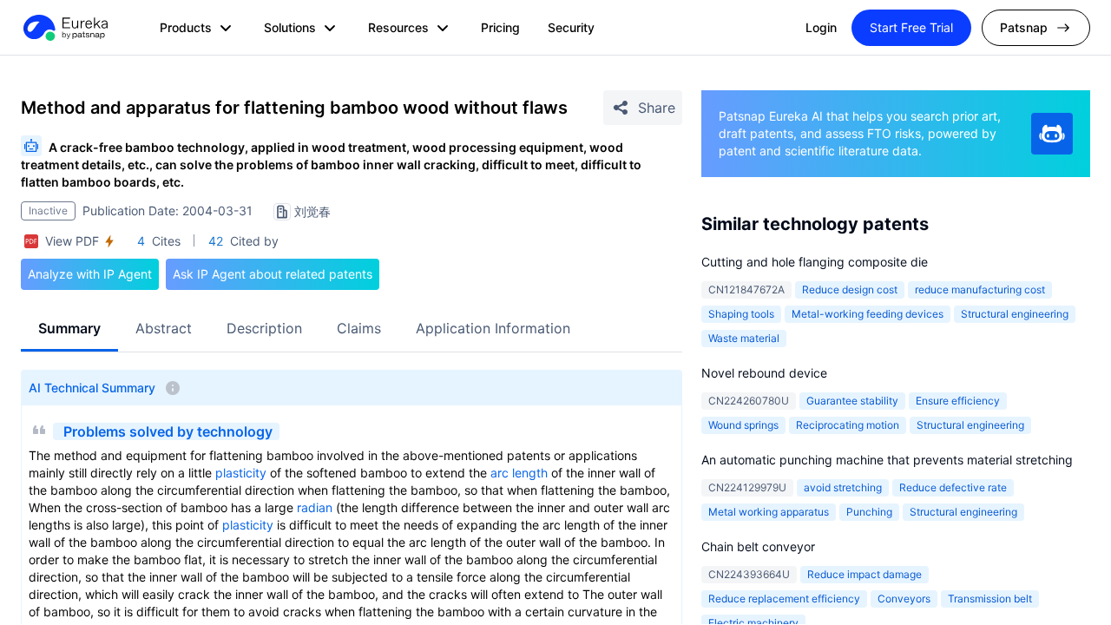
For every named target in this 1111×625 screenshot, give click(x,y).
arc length (519, 472)
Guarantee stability (852, 400)
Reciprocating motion (847, 424)
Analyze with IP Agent (90, 273)
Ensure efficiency (958, 400)
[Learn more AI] (1052, 134)
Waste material (743, 338)
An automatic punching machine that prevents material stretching (887, 459)
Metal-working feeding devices (867, 313)
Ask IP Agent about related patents (272, 273)
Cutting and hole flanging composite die (814, 261)
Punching (869, 511)
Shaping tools (741, 313)
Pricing (500, 27)
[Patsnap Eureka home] (64, 28)
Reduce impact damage (864, 574)
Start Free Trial (911, 27)
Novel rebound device (764, 372)
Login (821, 27)
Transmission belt (990, 598)
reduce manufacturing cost (980, 289)
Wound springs (743, 424)
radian (314, 507)
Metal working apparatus (768, 511)
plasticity (240, 472)
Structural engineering (1014, 313)
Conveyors (904, 598)
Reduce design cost (849, 289)
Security (571, 27)
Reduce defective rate (953, 487)
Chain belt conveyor (758, 546)
